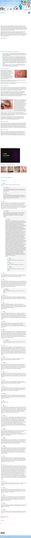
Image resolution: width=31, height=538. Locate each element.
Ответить (2, 185)
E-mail (3, 520)
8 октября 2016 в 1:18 (5, 456)
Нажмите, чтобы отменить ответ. (4, 516)
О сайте (9, 536)
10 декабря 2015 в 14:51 (5, 401)
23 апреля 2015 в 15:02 (5, 357)
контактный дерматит (5, 56)
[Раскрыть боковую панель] (29, 13)
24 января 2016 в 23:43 (5, 429)
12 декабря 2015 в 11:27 (5, 495)
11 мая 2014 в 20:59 (5, 183)
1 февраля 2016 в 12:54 (5, 438)
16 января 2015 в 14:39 (11, 263)
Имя (2, 517)
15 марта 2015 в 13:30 (5, 330)
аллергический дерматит (6, 61)
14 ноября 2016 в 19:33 (5, 488)
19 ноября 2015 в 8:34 (5, 380)
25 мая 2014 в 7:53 (7, 211)
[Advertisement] (12, 19)
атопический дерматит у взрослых (7, 64)
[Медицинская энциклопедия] (11, 4)
